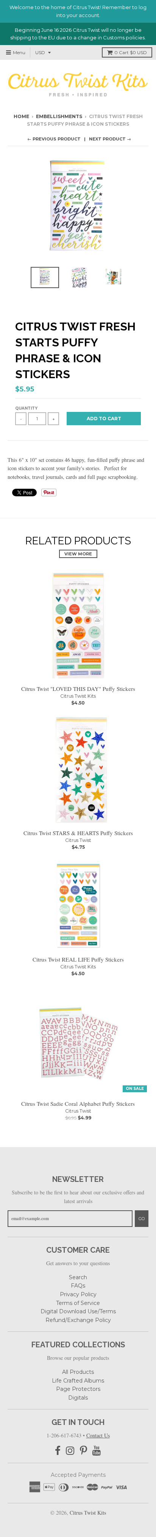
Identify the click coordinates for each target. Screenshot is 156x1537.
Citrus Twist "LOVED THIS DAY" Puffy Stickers (78, 688)
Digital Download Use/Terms (78, 1311)
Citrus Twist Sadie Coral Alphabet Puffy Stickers (78, 1103)
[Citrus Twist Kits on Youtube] (96, 1451)
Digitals (78, 1397)
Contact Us (98, 1435)
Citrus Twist (78, 840)
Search (78, 1277)
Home (21, 116)
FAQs (78, 1285)
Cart (130, 52)
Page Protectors (78, 1389)
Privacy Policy (78, 1294)
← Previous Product (54, 139)
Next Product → (110, 139)
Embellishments (59, 116)
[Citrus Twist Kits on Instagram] (70, 1451)
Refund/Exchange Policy (78, 1320)
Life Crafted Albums (78, 1380)
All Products (78, 1372)
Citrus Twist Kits (78, 696)
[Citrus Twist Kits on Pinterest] (83, 1451)
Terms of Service (78, 1303)
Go (142, 1218)
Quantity (26, 408)
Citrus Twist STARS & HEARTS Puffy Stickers (78, 833)
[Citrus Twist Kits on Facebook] (58, 1451)
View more (78, 553)
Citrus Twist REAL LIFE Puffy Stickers (78, 959)
